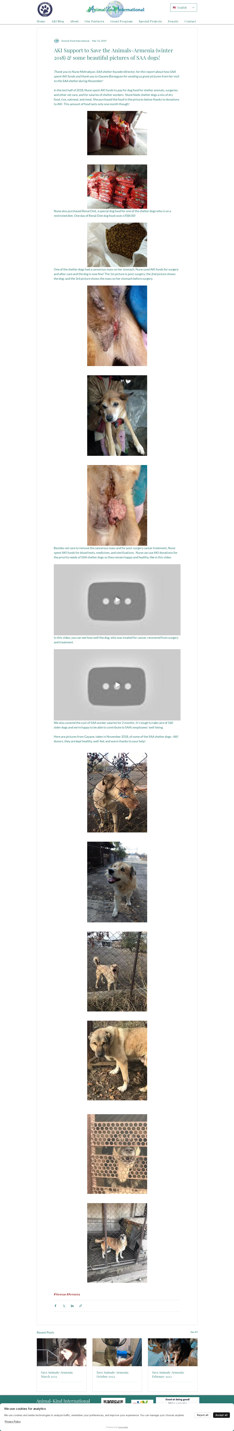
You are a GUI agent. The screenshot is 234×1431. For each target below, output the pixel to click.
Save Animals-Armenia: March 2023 (57, 1374)
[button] (74, 21)
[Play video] (117, 599)
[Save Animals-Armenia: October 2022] (117, 1352)
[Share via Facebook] (55, 1305)
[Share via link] (80, 1305)
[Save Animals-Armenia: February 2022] (173, 1352)
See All (194, 1331)
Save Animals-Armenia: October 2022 (113, 1374)
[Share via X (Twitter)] (63, 1305)
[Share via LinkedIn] (72, 1305)
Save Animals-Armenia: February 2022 (168, 1374)
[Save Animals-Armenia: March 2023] (61, 1352)
